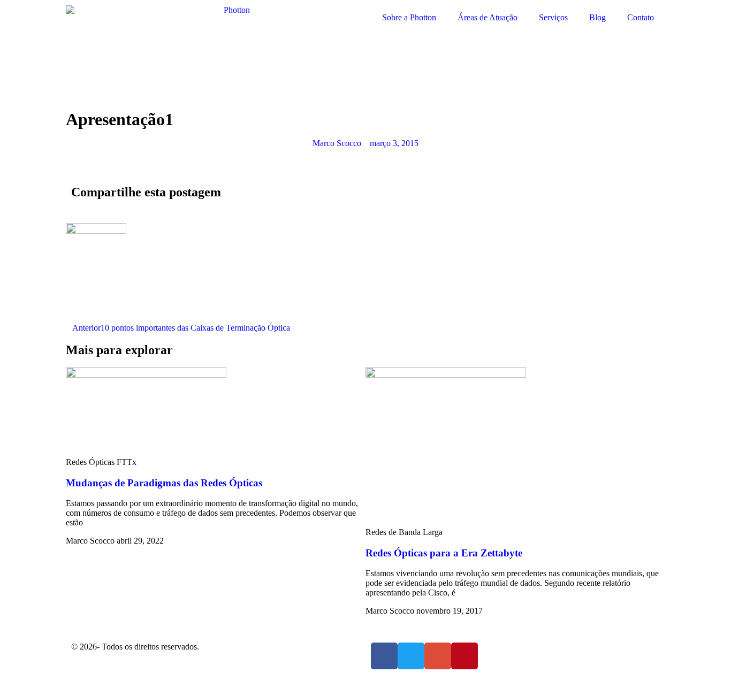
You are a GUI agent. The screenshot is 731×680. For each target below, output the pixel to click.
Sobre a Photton (409, 17)
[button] (374, 190)
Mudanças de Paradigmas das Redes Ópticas (164, 482)
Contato (640, 17)
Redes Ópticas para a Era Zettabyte (444, 553)
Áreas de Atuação (487, 17)
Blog (597, 17)
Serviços (553, 17)
